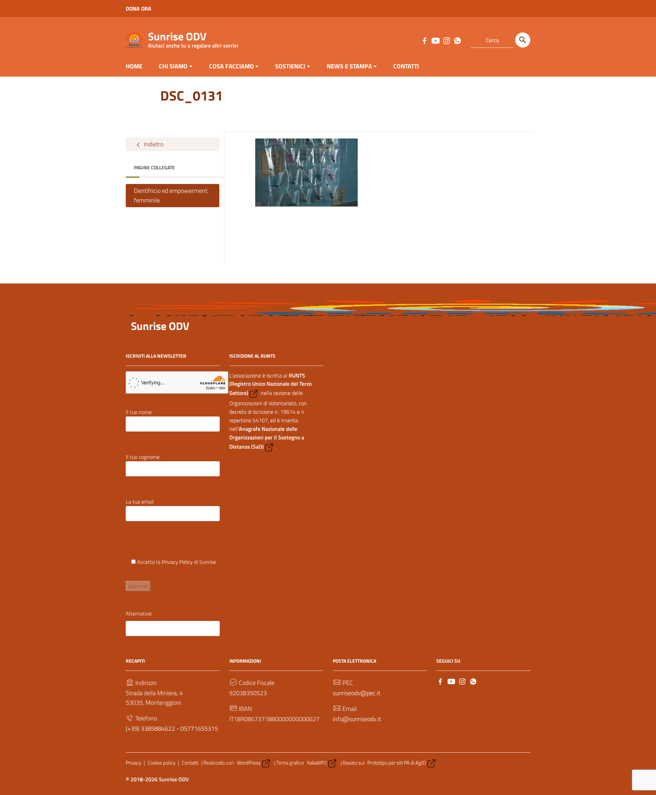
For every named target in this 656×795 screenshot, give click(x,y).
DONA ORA (138, 8)
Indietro (152, 144)
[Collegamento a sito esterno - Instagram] (446, 40)
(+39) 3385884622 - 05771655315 (172, 728)
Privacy (133, 763)
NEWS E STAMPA (349, 66)
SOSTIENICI (290, 66)
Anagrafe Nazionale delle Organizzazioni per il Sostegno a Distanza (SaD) (266, 438)
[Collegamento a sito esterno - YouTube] (435, 40)
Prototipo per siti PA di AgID (396, 763)
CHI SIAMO (173, 66)
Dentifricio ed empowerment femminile (170, 195)
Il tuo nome (139, 412)
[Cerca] (522, 40)
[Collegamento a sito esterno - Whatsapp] (457, 40)
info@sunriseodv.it (357, 719)
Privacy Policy (177, 562)
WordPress (249, 763)
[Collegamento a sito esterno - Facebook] (424, 40)
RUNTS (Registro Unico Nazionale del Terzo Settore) (270, 384)
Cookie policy (161, 763)
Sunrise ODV (193, 38)
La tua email (140, 502)
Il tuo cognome (143, 457)
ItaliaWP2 (317, 763)
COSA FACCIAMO (231, 66)
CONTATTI (406, 66)
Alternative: (139, 613)
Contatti (190, 763)
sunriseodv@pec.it (356, 693)
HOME (134, 66)
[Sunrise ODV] (134, 38)
